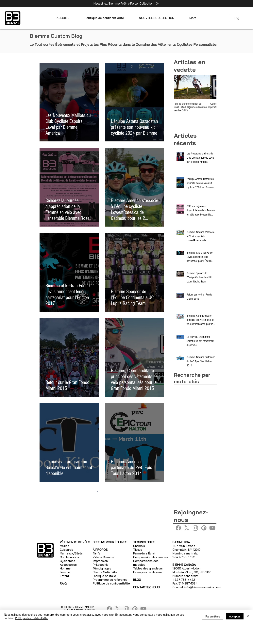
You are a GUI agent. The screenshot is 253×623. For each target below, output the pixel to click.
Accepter (234, 616)
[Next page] (114, 492)
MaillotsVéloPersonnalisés (192, 402)
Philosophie (101, 565)
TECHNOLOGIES (144, 542)
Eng (236, 18)
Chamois (139, 546)
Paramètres (212, 616)
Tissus (137, 549)
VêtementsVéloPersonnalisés (193, 408)
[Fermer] (248, 616)
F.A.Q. (63, 583)
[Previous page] (89, 492)
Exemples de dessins (147, 572)
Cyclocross (67, 561)
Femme (65, 572)
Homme (65, 568)
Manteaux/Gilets (71, 553)
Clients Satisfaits (105, 572)
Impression (100, 561)
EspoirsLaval (183, 395)
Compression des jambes (150, 557)
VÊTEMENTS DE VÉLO (75, 542)
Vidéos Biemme (103, 557)
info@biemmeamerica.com (202, 587)
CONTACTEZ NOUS (146, 587)
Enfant (64, 576)
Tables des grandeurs (148, 568)
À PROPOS (100, 549)
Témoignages (102, 568)
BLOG (137, 580)
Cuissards (66, 549)
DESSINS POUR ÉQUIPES (110, 542)
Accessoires (68, 565)
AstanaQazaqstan (186, 389)
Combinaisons (69, 557)
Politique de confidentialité (31, 618)
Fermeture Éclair (144, 553)
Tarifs (96, 553)
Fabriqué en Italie (104, 576)
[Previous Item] (180, 87)
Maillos (64, 546)
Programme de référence (110, 580)
